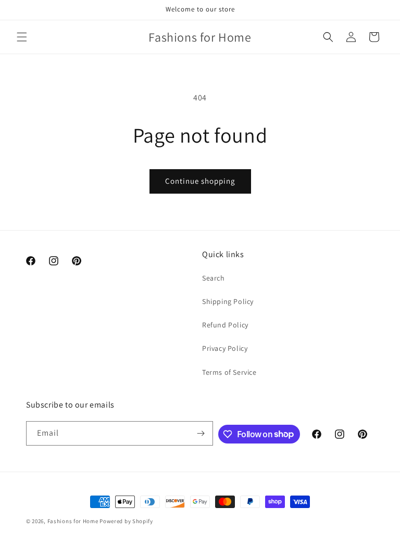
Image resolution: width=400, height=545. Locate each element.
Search (213, 278)
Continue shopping (200, 181)
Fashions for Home (72, 521)
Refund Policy (225, 324)
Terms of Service (229, 372)
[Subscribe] (201, 433)
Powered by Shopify (126, 521)
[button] (21, 37)
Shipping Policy (228, 301)
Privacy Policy (224, 348)
